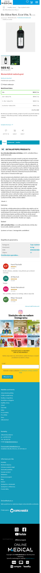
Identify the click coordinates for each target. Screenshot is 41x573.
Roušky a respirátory (7, 398)
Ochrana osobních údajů (8, 467)
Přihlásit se (7, 377)
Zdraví (3, 405)
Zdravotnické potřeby (7, 393)
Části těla (3, 408)
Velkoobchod (4, 420)
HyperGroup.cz (30, 558)
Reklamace (4, 475)
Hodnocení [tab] (11, 142)
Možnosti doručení (6, 78)
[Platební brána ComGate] (20, 564)
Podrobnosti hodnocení (24, 18)
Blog (2, 479)
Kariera (3, 482)
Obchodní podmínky (6, 470)
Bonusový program (6, 477)
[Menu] (37, 2)
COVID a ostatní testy (7, 395)
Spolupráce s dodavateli (8, 484)
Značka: (7, 20)
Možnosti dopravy (6, 465)
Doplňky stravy (5, 403)
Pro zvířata (4, 415)
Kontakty (3, 462)
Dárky (2, 410)
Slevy (2, 417)
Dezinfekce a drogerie (7, 400)
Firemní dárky (5, 489)
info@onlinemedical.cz (11, 442)
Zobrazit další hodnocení (32, 306)
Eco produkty (5, 413)
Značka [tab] (18, 142)
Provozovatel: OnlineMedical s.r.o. (10, 447)
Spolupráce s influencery (8, 487)
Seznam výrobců (5, 472)
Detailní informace (6, 125)
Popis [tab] (4, 142)
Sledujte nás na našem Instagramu (20, 316)
